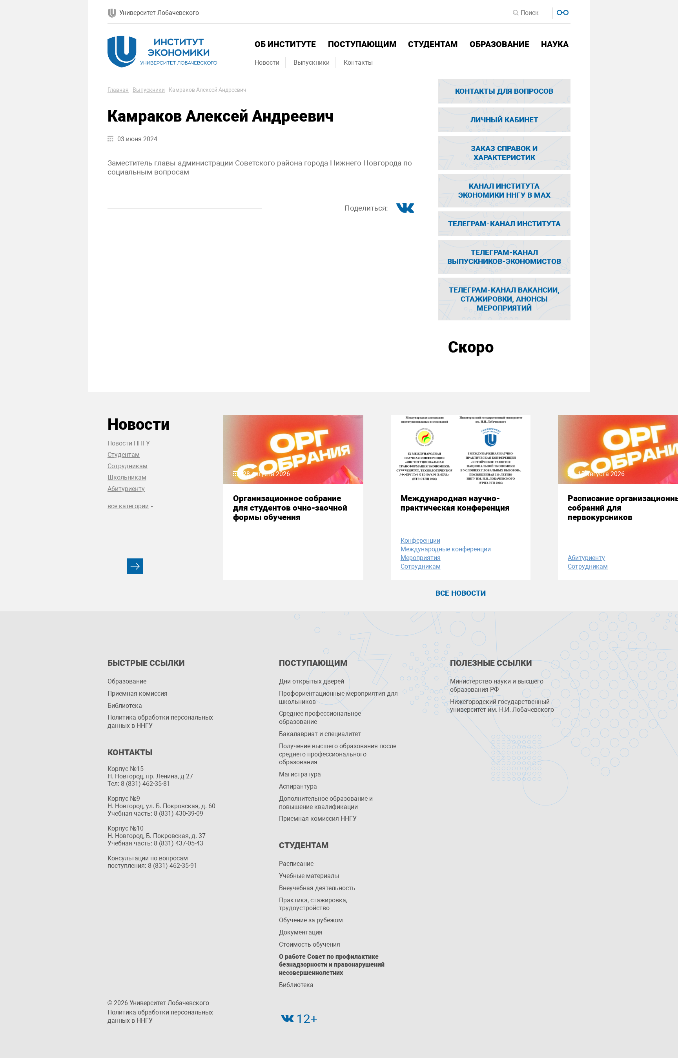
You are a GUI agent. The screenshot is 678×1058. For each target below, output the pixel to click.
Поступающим (362, 44)
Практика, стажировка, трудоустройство (313, 904)
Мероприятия (421, 558)
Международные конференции (446, 549)
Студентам (432, 44)
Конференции (420, 540)
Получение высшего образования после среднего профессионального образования (337, 754)
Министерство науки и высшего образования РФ (496, 685)
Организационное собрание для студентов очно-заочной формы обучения (290, 508)
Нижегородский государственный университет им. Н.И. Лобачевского (502, 706)
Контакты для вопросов (504, 91)
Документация (301, 932)
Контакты (358, 62)
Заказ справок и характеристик (504, 153)
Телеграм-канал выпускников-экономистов (504, 257)
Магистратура (300, 774)
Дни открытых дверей (311, 681)
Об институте (285, 44)
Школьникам (127, 477)
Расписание (296, 863)
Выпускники (311, 62)
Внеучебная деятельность (317, 888)
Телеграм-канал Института (504, 223)
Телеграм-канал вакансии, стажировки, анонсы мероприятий (504, 299)
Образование (499, 44)
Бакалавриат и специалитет (320, 734)
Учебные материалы (309, 876)
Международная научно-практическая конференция (455, 503)
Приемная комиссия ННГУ (318, 818)
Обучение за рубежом (311, 920)
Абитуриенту (126, 489)
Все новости (461, 593)
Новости (267, 62)
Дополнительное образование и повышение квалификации (326, 803)
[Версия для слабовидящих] (561, 11)
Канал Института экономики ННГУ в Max (504, 191)
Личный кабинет (504, 119)
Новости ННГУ (129, 443)
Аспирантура (298, 786)
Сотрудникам (128, 466)
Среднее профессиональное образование (320, 717)
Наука (555, 44)
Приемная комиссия (138, 693)
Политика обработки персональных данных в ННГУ (160, 721)
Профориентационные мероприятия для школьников (338, 697)
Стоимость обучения (309, 944)
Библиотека (125, 705)
